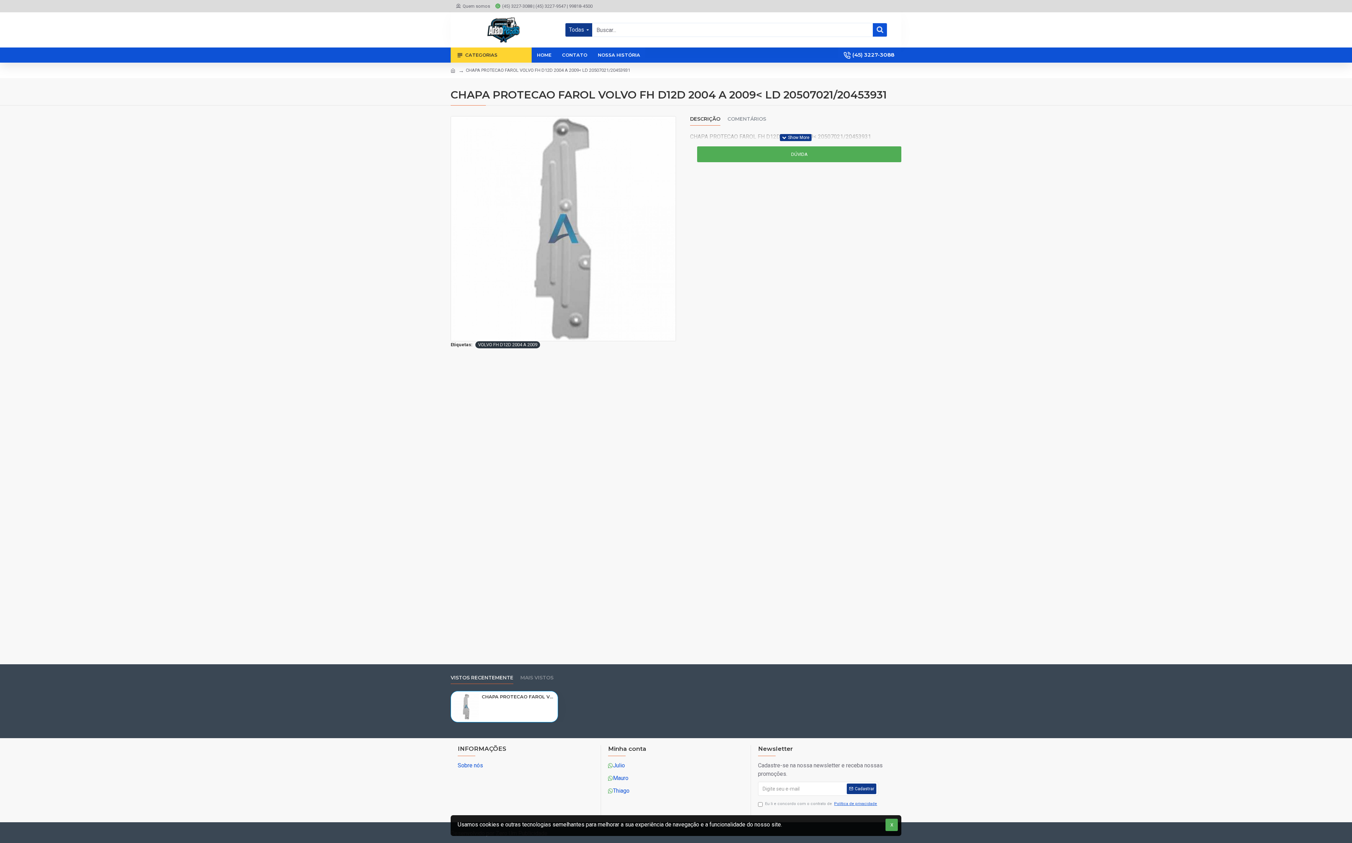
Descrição (705, 119)
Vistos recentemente (482, 678)
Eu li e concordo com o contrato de (821, 803)
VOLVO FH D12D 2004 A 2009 (507, 344)
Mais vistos (536, 678)
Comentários (746, 119)
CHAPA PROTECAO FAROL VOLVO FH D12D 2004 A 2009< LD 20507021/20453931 (518, 696)
